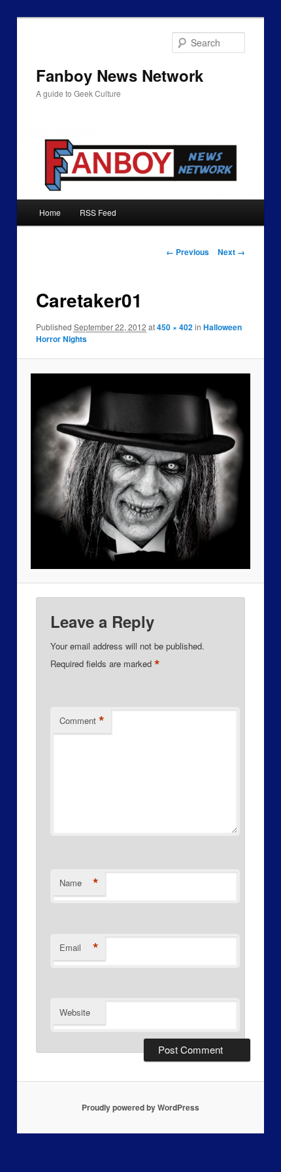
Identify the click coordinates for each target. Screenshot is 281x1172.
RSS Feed (98, 212)
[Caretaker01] (140, 471)
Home (50, 212)
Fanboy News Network (119, 75)
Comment (82, 720)
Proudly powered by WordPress (140, 1107)
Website (74, 1012)
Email (79, 947)
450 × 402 (175, 327)
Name (79, 882)
